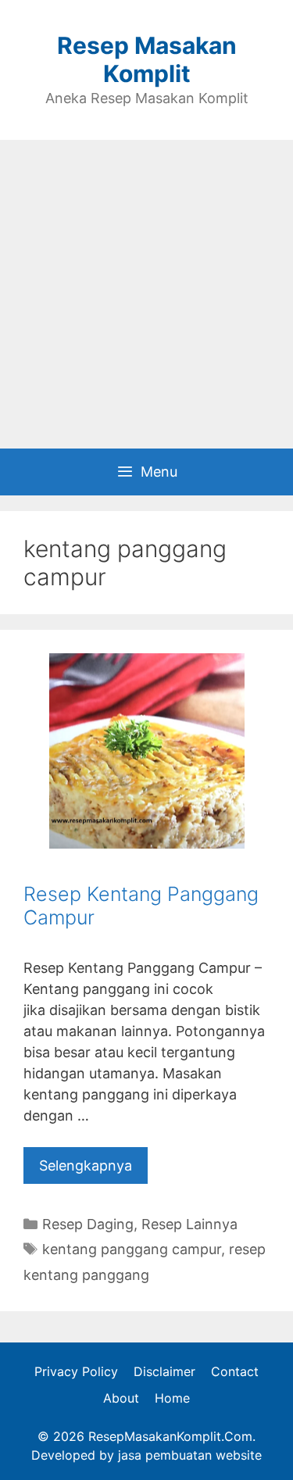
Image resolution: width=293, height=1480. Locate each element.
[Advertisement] (146, 294)
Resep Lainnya (189, 1224)
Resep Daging (88, 1224)
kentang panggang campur (131, 1249)
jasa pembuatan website (190, 1455)
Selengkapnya (85, 1165)
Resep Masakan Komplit (147, 59)
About (121, 1398)
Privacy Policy (76, 1371)
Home (172, 1398)
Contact (235, 1371)
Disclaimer (164, 1371)
